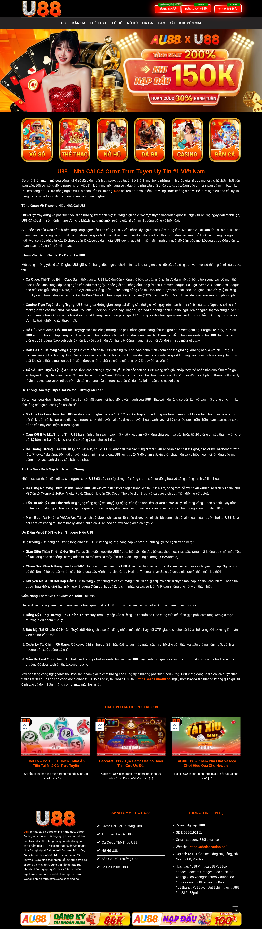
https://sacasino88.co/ (154, 679)
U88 (64, 23)
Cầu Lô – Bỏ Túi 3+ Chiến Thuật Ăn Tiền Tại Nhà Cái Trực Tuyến (56, 763)
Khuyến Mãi (190, 23)
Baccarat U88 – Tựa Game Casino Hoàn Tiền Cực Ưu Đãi (131, 763)
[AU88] (75, 919)
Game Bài (166, 23)
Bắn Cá (78, 23)
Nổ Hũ (132, 23)
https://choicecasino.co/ (207, 847)
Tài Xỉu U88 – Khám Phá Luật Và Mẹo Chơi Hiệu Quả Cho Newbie (206, 763)
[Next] (241, 754)
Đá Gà (147, 23)
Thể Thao (98, 23)
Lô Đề (117, 23)
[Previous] (21, 754)
